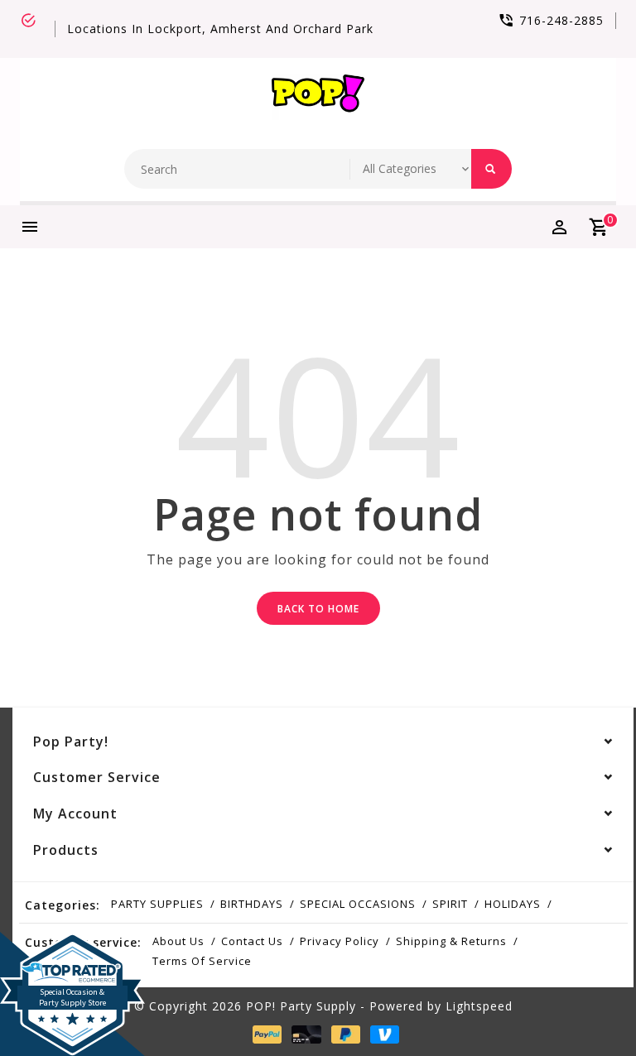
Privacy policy (339, 941)
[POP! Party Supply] (318, 97)
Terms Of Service (202, 960)
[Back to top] (586, 1006)
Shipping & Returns (451, 941)
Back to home (318, 609)
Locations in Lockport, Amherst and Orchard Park (220, 28)
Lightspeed (479, 1006)
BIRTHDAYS (251, 903)
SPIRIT (450, 903)
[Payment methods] (264, 1034)
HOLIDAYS (512, 903)
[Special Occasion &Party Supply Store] (72, 945)
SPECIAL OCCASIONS (358, 903)
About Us (178, 941)
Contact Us (252, 941)
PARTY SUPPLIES (157, 903)
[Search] (491, 169)
